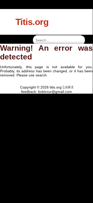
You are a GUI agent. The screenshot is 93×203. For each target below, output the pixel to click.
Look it (68, 87)
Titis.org (31, 22)
